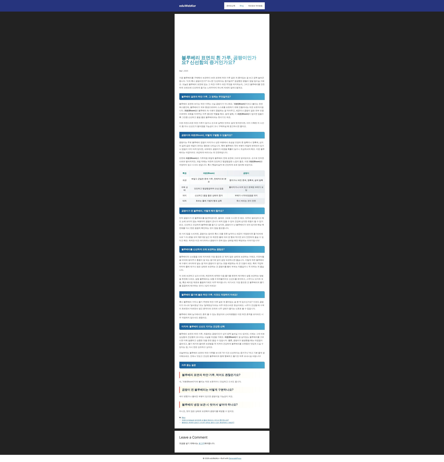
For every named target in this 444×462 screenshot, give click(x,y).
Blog (242, 6)
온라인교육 (231, 6)
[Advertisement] (222, 36)
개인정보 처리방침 (255, 6)
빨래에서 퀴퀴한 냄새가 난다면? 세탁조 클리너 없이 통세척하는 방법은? (208, 422)
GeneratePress (235, 458)
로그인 (202, 443)
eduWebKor (187, 6)
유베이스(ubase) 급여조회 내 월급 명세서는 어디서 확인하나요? (205, 420)
